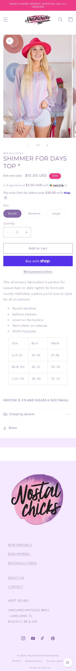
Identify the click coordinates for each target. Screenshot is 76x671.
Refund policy (33, 661)
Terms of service (40, 667)
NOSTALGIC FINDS (22, 563)
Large (58, 215)
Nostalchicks (35, 655)
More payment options (38, 271)
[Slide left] (29, 145)
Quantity (9, 223)
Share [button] (13, 428)
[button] (6, 19)
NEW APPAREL (19, 554)
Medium (36, 215)
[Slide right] (47, 145)
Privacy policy (55, 661)
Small (12, 213)
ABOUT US (16, 578)
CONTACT (15, 587)
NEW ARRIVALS (20, 545)
